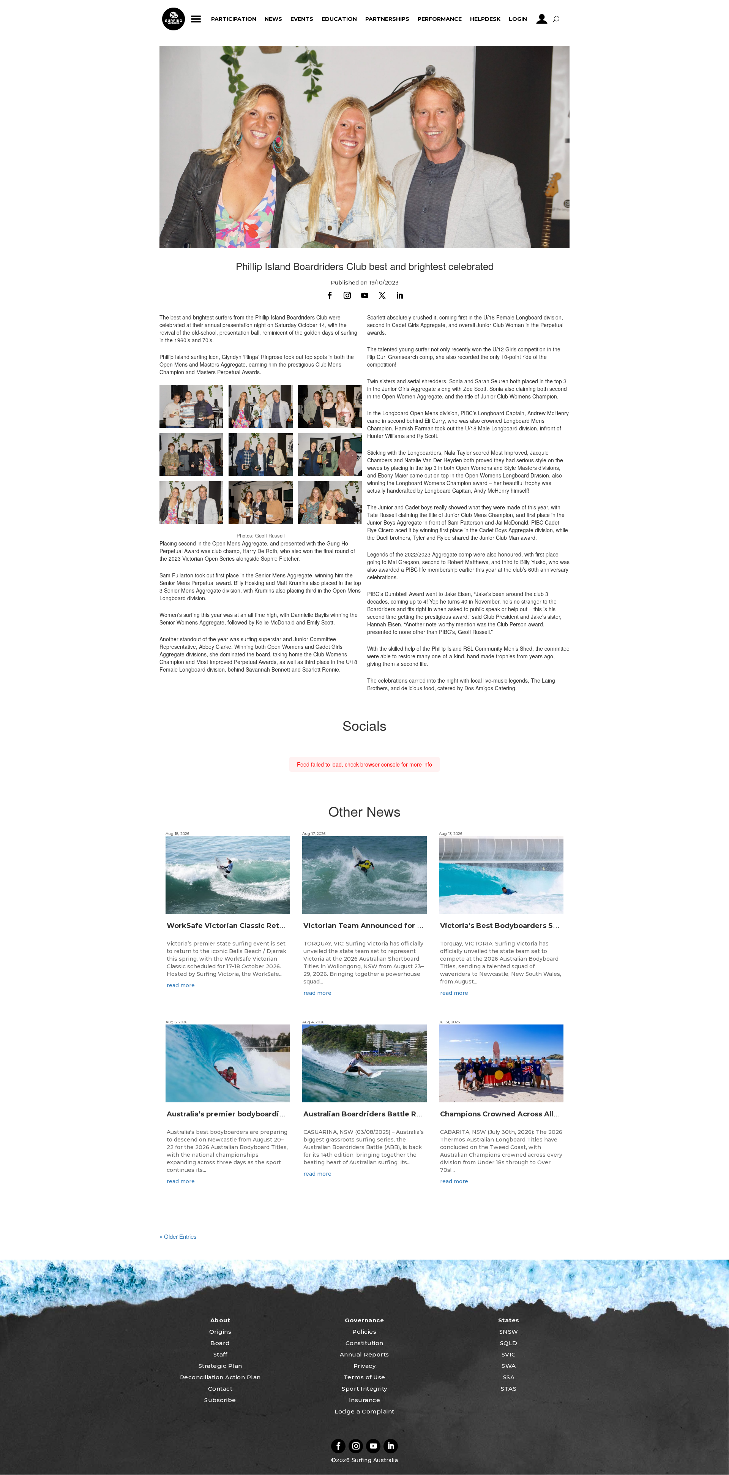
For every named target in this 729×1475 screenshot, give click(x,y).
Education (339, 19)
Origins (220, 1331)
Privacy (364, 1365)
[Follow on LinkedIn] (399, 295)
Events (301, 19)
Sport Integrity (364, 1388)
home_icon (173, 19)
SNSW (508, 1331)
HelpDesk (485, 19)
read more (181, 985)
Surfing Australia (374, 1460)
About (220, 1320)
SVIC (509, 1354)
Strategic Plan (220, 1365)
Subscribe (220, 1400)
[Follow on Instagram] (347, 295)
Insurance (364, 1400)
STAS (508, 1388)
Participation (233, 19)
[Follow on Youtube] (364, 295)
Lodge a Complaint (364, 1411)
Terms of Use (364, 1377)
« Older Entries (178, 1236)
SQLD (509, 1343)
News (273, 19)
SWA (509, 1365)
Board (220, 1343)
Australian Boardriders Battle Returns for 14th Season (400, 1114)
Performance (440, 19)
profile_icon (542, 19)
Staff (220, 1354)
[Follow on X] (382, 295)
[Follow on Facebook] (329, 295)
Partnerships (387, 19)
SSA (509, 1377)
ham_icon (196, 19)
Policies (364, 1331)
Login (518, 19)
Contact (220, 1388)
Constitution (364, 1343)
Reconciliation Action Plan (220, 1377)
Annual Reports (364, 1354)
